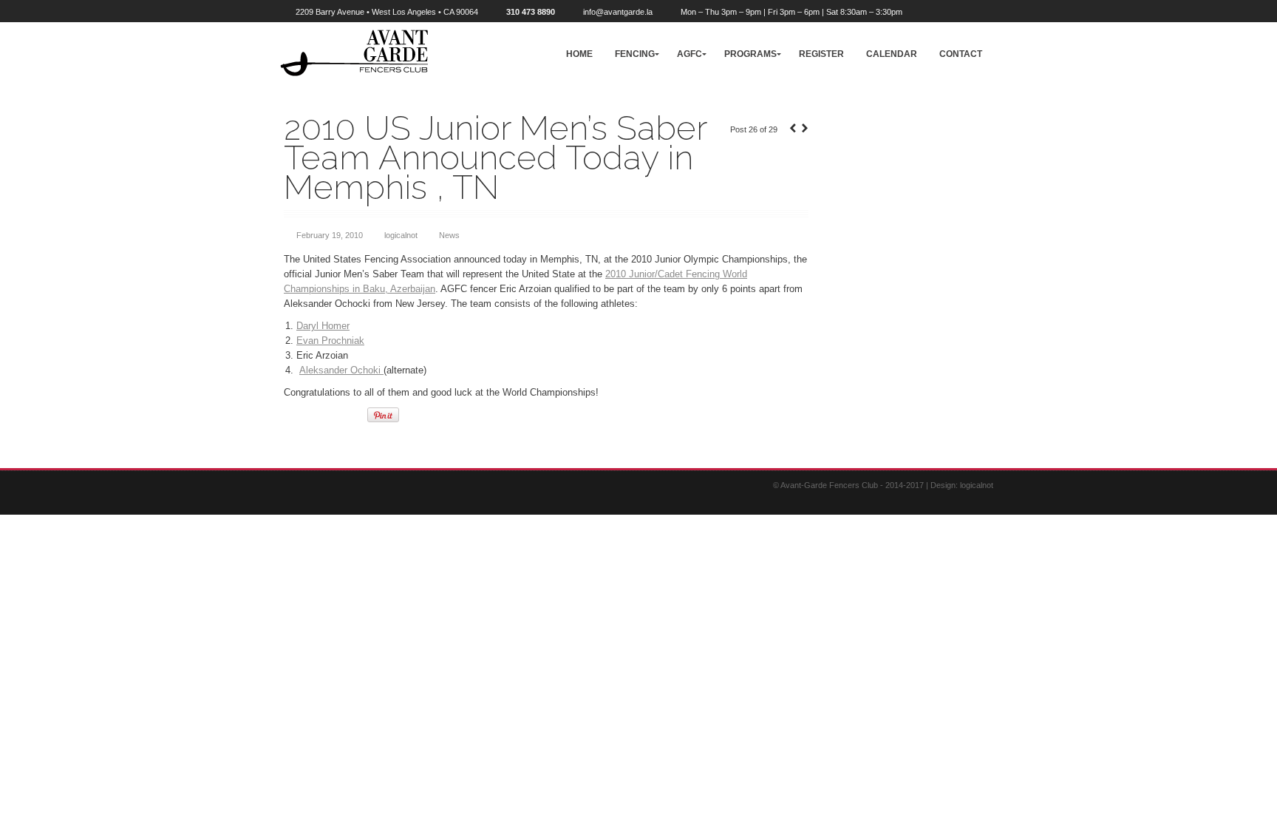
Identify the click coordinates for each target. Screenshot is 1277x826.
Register (821, 54)
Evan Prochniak (330, 340)
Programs (750, 54)
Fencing (635, 54)
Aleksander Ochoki (341, 370)
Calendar (891, 54)
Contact (960, 54)
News (449, 235)
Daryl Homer (323, 325)
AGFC (689, 54)
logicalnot (401, 235)
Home (579, 54)
